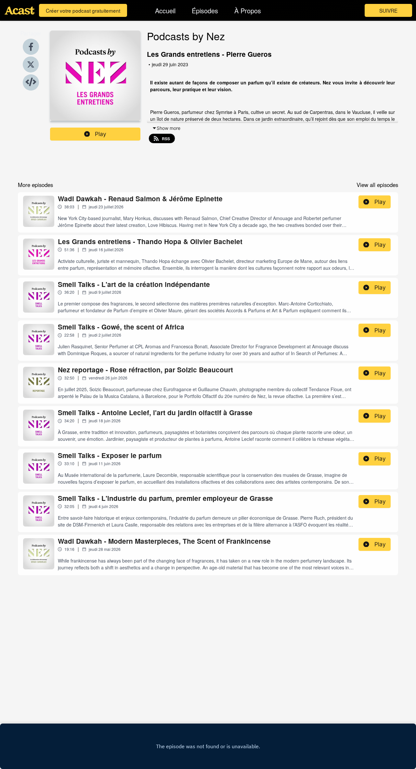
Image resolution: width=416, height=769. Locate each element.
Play (100, 133)
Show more (168, 128)
